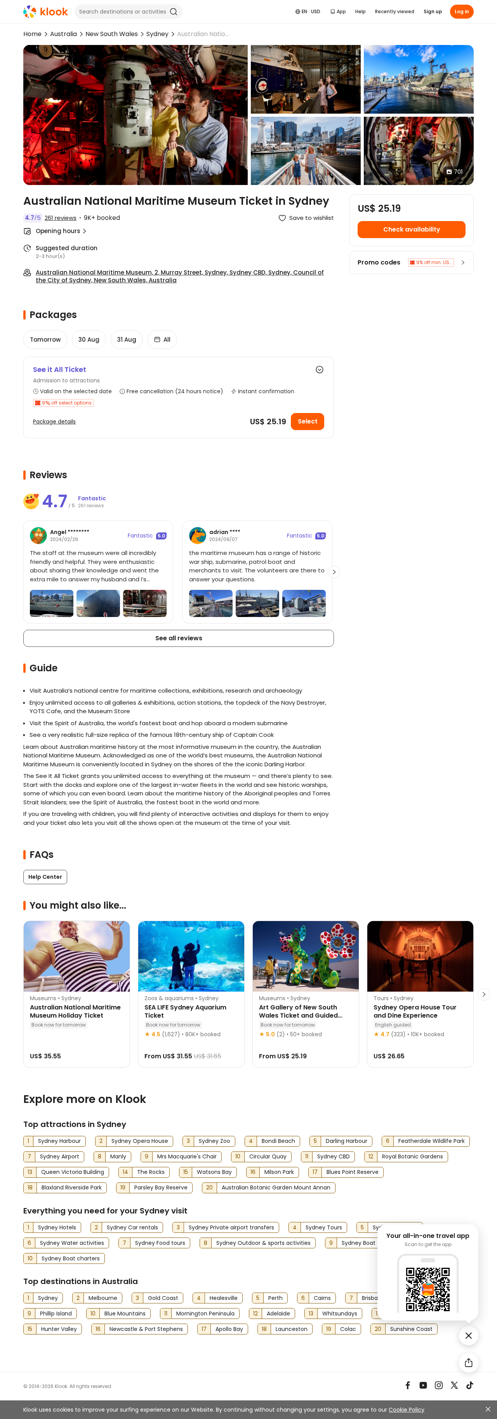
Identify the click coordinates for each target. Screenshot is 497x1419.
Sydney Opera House (139, 1141)
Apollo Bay (229, 1329)
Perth (275, 1298)
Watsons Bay (214, 1172)
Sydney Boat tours (366, 1243)
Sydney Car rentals (132, 1227)
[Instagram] (439, 1385)
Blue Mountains (125, 1313)
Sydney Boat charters (71, 1258)
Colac (348, 1329)
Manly (118, 1156)
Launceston (292, 1329)
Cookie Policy (406, 1409)
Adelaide (278, 1313)
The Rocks (151, 1172)
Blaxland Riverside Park (72, 1187)
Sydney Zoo (214, 1141)
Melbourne (103, 1298)
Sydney (157, 33)
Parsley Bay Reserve (161, 1187)
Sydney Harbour (59, 1141)
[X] (454, 1385)
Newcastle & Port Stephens (146, 1329)
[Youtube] (423, 1385)
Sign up (433, 11)
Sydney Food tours (160, 1243)
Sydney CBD (333, 1156)
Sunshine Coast (411, 1329)
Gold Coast (163, 1298)
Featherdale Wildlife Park (431, 1141)
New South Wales (111, 33)
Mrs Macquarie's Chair (187, 1156)
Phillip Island (56, 1313)
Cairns (322, 1298)
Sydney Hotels (57, 1227)
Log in (462, 11)
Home (32, 33)
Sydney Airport (59, 1156)
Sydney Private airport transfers (231, 1227)
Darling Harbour (346, 1141)
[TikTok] (470, 1385)
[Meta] (408, 1385)
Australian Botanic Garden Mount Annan (276, 1187)
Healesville (224, 1298)
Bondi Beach (278, 1141)
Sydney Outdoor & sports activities (263, 1243)
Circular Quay (268, 1156)
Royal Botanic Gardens (412, 1156)
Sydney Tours (324, 1227)
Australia (63, 33)
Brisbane (373, 1298)
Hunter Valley (59, 1329)
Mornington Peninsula (205, 1313)
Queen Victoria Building (72, 1172)
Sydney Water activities (72, 1243)
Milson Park (279, 1172)
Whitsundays (339, 1313)
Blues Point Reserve (353, 1172)
